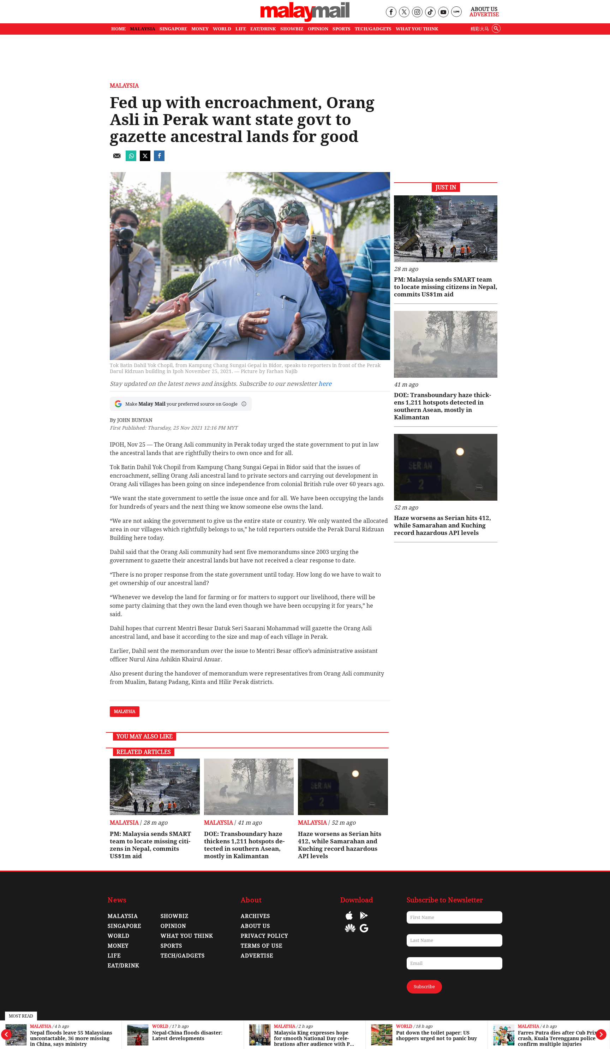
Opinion (173, 926)
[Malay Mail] (305, 20)
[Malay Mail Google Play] (364, 920)
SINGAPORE (173, 28)
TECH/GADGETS (373, 28)
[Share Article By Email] (117, 159)
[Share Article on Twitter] (145, 159)
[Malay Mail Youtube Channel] (443, 12)
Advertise (484, 14)
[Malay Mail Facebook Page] (391, 12)
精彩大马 (480, 28)
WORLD (222, 28)
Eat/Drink (123, 965)
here (324, 383)
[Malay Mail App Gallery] (350, 933)
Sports (171, 946)
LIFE (240, 28)
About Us (484, 9)
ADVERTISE (257, 956)
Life (114, 956)
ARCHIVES (255, 916)
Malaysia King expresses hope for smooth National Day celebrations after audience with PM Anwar (314, 1038)
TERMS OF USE (261, 946)
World (160, 1026)
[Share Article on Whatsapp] (131, 159)
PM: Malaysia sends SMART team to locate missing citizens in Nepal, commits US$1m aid (150, 845)
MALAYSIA (142, 28)
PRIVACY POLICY (264, 936)
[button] (244, 404)
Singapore (124, 926)
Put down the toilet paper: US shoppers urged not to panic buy (436, 1035)
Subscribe (424, 986)
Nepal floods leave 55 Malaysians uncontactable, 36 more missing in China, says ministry (71, 1038)
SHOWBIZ (292, 28)
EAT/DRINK (263, 28)
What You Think (417, 28)
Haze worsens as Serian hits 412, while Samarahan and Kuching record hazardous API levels (339, 845)
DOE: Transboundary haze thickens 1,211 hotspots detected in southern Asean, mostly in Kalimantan (244, 845)
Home (118, 28)
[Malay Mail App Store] (349, 920)
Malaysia (40, 1026)
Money (118, 946)
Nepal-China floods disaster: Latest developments (187, 1035)
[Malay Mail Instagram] (417, 12)
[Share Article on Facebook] (159, 159)
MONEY (200, 28)
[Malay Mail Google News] (364, 933)
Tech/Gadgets (183, 956)
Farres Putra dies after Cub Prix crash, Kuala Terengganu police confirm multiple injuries (557, 1038)
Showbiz (175, 916)
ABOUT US (255, 926)
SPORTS (342, 28)
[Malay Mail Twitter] (404, 12)
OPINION (318, 28)
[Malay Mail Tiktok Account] (430, 12)
